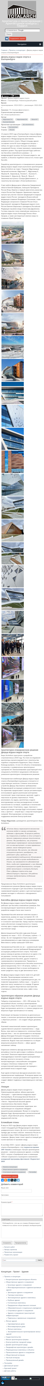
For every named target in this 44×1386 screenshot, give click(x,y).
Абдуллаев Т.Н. (8, 119)
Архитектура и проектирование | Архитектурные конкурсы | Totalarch (22, 23)
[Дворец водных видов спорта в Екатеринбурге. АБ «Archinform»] (12, 358)
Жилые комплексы (14, 1329)
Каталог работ (9, 1247)
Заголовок (5, 1195)
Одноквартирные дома (16, 1324)
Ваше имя (5, 1188)
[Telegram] (18, 1180)
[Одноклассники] (5, 1180)
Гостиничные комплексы (17, 1303)
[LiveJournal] (15, 1180)
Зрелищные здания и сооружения (20, 1292)
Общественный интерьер (15, 1355)
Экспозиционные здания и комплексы (22, 1298)
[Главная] (22, 17)
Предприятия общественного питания (22, 1305)
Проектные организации (13, 1252)
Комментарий (6, 1202)
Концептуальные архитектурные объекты (21, 1279)
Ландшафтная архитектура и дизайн (19, 1347)
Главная (4, 50)
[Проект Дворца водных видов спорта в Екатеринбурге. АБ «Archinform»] (12, 243)
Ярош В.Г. (35, 119)
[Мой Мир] (8, 1180)
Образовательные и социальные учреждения (24, 1308)
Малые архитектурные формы (17, 1339)
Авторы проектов (10, 1249)
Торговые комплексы (15, 1295)
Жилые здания (11, 1321)
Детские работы (10, 1371)
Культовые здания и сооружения (20, 1285)
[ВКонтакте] (2, 1180)
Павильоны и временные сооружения (22, 1318)
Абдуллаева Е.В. (22, 119)
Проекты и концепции (17, 50)
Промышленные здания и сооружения (20, 1352)
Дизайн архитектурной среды (17, 1345)
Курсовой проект (10, 1368)
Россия (12, 130)
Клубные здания (14, 1300)
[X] (12, 1180)
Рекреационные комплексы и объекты (20, 1350)
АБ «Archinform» (28, 124)
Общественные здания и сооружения (15, 1169)
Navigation (22, 44)
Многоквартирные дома (16, 1326)
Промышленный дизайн (15, 1360)
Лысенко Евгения (8, 122)
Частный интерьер (13, 1357)
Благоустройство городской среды (18, 1342)
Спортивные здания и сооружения (14, 1172)
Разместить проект (11, 1255)
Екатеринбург (13, 127)
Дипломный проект (11, 1366)
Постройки (32, 1172)
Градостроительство (13, 1337)
